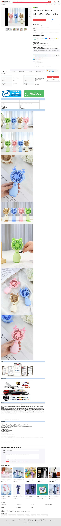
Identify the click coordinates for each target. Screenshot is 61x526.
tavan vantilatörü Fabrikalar (12, 515)
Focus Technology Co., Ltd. (30, 522)
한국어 (36, 520)
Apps (55, 4)
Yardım (51, 4)
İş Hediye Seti (32, 504)
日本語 (39, 520)
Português (16, 520)
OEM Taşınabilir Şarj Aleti (48, 504)
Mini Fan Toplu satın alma (44, 515)
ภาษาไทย (43, 520)
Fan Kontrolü (27, 515)
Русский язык (22, 520)
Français (19, 520)
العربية (34, 520)
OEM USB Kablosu (18, 505)
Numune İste (51, 21)
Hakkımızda (17, 519)
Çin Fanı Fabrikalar (33, 515)
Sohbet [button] (54, 19)
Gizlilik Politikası (29, 519)
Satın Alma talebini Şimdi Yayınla (22, 461)
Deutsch (28, 520)
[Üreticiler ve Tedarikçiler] (5, 2)
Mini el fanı (31, 505)
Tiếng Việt (49, 520)
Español (13, 520)
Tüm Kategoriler (4, 4)
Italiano (26, 520)
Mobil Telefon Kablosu (3, 504)
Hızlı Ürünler (41, 519)
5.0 (49, 71)
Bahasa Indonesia (53, 520)
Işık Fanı (38, 515)
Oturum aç (58, 2)
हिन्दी (41, 520)
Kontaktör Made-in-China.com (35, 519)
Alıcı (47, 4)
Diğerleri (31, 507)
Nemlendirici (2, 507)
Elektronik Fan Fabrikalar (20, 515)
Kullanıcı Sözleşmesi (24, 519)
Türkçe (46, 520)
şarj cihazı (46, 505)
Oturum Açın (49, 66)
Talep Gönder (39, 19)
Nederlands (31, 520)
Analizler (44, 519)
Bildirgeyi (20, 519)
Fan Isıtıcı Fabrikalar (4, 515)
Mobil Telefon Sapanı (18, 507)
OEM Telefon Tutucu (3, 505)
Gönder (7, 461)
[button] (42, 71)
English (10, 520)
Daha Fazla (2, 516)
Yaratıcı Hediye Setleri (18, 504)
